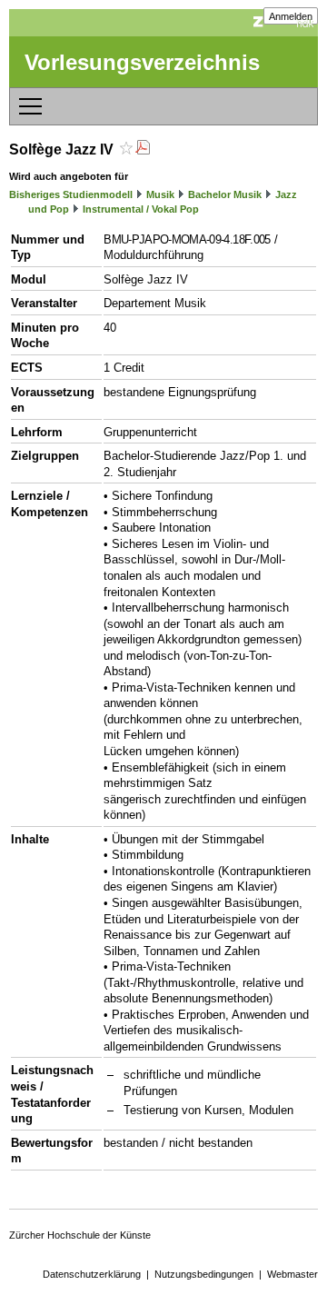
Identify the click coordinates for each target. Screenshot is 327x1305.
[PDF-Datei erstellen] (142, 149)
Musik (160, 194)
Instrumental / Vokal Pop (141, 209)
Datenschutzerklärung (92, 1274)
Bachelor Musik (225, 194)
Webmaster (292, 1274)
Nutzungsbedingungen (203, 1274)
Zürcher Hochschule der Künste (80, 1235)
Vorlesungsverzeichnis (142, 62)
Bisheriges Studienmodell (71, 194)
